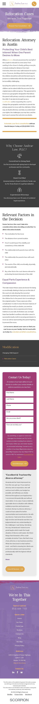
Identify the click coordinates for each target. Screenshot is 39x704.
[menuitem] (19, 353)
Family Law (19, 626)
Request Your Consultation (18, 26)
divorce (10, 60)
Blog (19, 638)
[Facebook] (17, 672)
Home (19, 618)
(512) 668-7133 (19, 608)
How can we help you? (14, 424)
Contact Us (19, 634)
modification (6, 102)
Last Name (10, 399)
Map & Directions (20, 663)
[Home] (19, 4)
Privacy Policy (19, 646)
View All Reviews (13, 569)
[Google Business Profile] (21, 672)
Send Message (18, 464)
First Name (10, 392)
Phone (8, 405)
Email (8, 412)
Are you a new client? (13, 418)
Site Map (19, 642)
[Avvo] (26, 672)
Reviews (19, 630)
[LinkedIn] (13, 672)
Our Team (19, 622)
